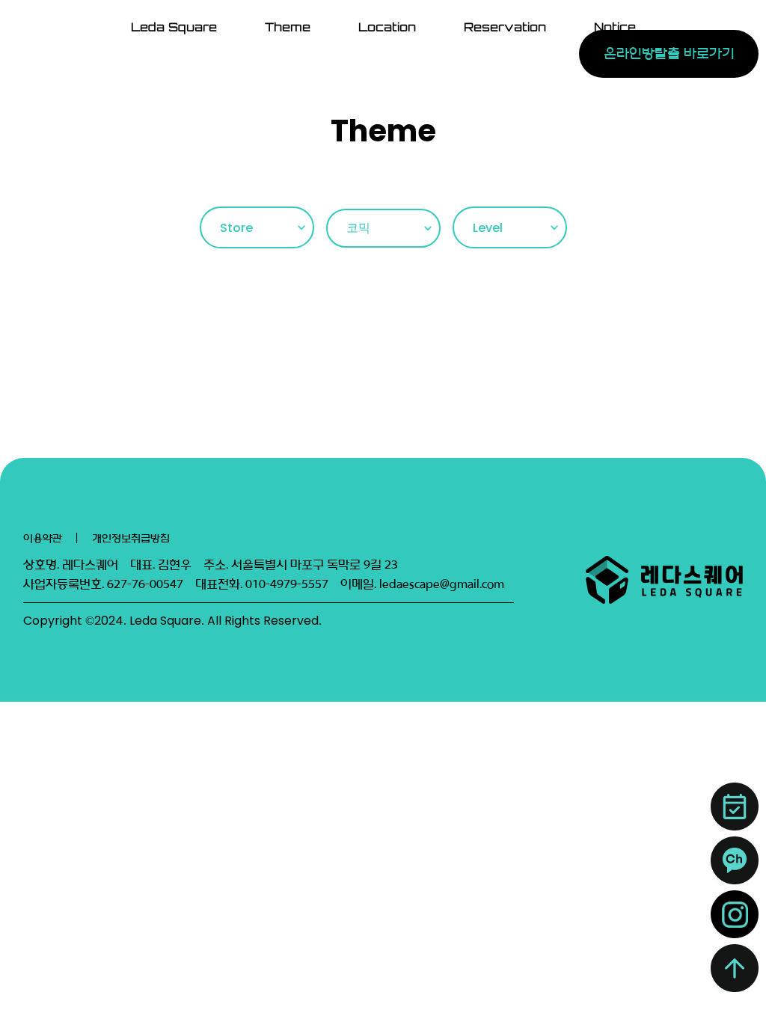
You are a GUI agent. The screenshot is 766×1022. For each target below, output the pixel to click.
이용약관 (42, 538)
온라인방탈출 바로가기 (668, 53)
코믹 (358, 227)
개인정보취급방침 (131, 538)
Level (488, 227)
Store (236, 227)
